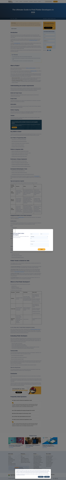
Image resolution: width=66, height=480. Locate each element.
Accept (41, 476)
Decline (47, 476)
